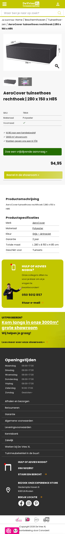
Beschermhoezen (35, 19)
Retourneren (12, 407)
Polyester (37, 228)
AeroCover (38, 223)
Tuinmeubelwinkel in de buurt (22, 453)
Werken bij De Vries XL (17, 446)
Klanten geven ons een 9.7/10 (22, 141)
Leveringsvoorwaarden (18, 427)
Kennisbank (11, 433)
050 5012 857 (32, 295)
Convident (44, 530)
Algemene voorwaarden (19, 420)
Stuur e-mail (31, 303)
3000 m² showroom (16, 136)
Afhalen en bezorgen (17, 401)
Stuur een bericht (30, 474)
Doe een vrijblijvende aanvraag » (26, 152)
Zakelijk (9, 440)
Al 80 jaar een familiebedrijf (21, 132)
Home (19, 19)
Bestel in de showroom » (22, 175)
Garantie (10, 414)
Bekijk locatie (27, 497)
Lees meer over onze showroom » (23, 342)
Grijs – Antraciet (41, 234)
